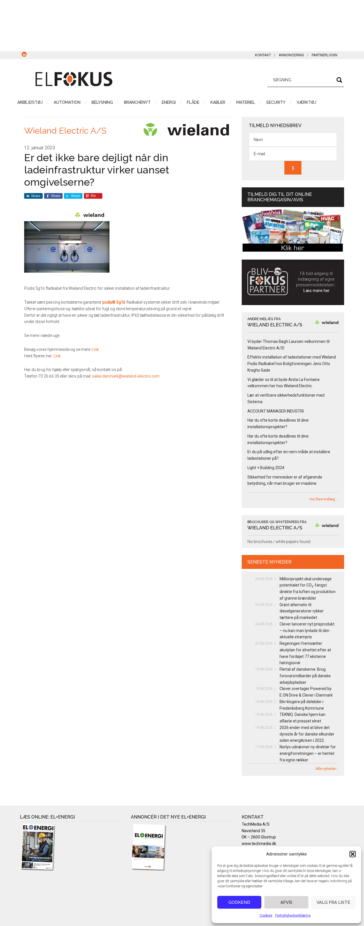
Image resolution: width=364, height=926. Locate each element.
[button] (352, 854)
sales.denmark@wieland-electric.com (126, 376)
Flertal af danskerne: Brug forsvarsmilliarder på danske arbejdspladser (305, 676)
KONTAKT (263, 55)
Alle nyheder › (327, 769)
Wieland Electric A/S (65, 131)
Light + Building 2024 (265, 467)
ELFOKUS (74, 79)
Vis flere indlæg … (323, 499)
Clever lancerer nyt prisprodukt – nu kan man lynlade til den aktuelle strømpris (307, 630)
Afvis (286, 902)
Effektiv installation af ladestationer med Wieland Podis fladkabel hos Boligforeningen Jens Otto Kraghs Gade (291, 363)
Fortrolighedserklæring (293, 915)
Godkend (239, 902)
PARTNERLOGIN (324, 55)
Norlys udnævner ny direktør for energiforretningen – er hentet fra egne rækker (308, 753)
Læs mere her (316, 290)
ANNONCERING (291, 55)
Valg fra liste (333, 902)
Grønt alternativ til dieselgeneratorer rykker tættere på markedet (302, 611)
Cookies (266, 915)
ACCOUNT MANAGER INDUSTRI (275, 411)
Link (95, 349)
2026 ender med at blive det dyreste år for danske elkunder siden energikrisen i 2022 (307, 734)
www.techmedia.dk (259, 843)
